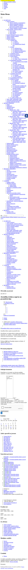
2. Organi (12, 47)
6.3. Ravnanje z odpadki (18, 65)
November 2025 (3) (8, 448)
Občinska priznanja (11, 183)
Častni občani (13, 185)
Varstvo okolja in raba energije (14, 207)
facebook (6, 4)
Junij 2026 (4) (7, 439)
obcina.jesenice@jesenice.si (10, 502)
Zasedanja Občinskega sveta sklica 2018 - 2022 (19, 118)
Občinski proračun (11, 148)
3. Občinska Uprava (14, 53)
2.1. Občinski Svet (17, 48)
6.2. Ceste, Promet (17, 64)
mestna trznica (8, 344)
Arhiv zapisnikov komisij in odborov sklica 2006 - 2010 (19, 141)
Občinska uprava (11, 107)
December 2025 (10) (8, 447)
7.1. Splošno (15, 75)
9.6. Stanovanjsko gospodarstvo (17, 90)
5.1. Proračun (16, 57)
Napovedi (9, 172)
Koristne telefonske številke (13, 101)
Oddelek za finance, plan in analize (18, 164)
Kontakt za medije (11, 178)
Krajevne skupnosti (11, 146)
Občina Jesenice (13, 155)
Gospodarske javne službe (13, 206)
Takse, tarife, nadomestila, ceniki (14, 99)
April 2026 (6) (7, 441)
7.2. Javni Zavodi (17, 76)
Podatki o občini (10, 182)
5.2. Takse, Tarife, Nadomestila (20, 59)
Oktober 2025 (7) (8, 449)
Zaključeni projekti (11, 213)
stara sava (3, 344)
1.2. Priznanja (16, 43)
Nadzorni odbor (10, 143)
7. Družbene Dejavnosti (15, 73)
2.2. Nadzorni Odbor (17, 49)
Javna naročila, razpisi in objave (14, 29)
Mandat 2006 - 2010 (14, 136)
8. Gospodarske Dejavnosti (16, 77)
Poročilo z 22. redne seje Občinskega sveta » (14, 366)
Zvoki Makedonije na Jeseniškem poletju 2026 (15, 358)
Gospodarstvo (10, 190)
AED (5, 8)
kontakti (5, 3)
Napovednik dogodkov (12, 175)
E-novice (9, 179)
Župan (8, 104)
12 (6, 425)
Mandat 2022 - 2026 (14, 110)
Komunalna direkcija (14, 158)
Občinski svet (10, 108)
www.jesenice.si (7, 504)
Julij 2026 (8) (7, 437)
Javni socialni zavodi (14, 197)
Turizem (8, 189)
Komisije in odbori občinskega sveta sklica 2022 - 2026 (20, 114)
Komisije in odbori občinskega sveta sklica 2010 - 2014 (20, 134)
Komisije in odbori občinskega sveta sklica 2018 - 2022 (20, 121)
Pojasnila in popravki (12, 176)
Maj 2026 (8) (7, 440)
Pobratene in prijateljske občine (14, 187)
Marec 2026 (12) (7, 443)
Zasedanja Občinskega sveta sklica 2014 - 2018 (19, 125)
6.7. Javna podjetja (17, 72)
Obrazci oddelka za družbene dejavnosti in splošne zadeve (16, 26)
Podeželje (9, 191)
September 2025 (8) (8, 451)
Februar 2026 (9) (8, 444)
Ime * (14, 398)
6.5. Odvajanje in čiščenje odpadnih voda (19, 69)
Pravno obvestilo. (14, 561)
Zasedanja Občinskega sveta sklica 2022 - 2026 (19, 112)
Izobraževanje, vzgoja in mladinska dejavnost (12, 276)
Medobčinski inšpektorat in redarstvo (18, 167)
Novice (8, 170)
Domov (5, 490)
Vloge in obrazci (10, 21)
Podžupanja (9, 105)
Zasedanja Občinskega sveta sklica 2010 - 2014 (19, 132)
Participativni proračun (12, 150)
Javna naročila (13, 32)
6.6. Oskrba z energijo (18, 71)
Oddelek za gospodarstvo (16, 163)
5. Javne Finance (13, 56)
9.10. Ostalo (15, 96)
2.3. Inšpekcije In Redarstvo (19, 51)
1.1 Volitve (15, 41)
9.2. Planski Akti (16, 81)
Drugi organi (10, 147)
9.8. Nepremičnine (17, 93)
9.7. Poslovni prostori (18, 92)
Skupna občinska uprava (12, 144)
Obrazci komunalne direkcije (16, 24)
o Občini (6, 7)
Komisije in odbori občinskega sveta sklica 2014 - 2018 (20, 128)
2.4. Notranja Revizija (18, 52)
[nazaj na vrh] (1, 413)
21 (10, 427)
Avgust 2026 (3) (7, 436)
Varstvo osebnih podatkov (13, 36)
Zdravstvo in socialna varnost (13, 193)
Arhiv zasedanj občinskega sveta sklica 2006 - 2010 (19, 138)
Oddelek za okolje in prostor (16, 159)
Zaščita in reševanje (11, 209)
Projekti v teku (10, 211)
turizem (5, 5)
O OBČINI (6, 181)
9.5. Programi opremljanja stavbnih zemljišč (19, 87)
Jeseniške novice (10, 174)
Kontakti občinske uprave (13, 154)
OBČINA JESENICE (9, 103)
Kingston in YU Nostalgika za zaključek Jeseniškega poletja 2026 (13, 353)
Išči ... (2, 215)
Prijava (5, 556)
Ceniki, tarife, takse (8, 532)
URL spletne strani (19, 401)
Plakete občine (13, 186)
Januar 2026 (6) (7, 445)
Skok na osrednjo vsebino (10, 1)
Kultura (8, 205)
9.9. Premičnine (16, 95)
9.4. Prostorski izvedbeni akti (19, 85)
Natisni (5, 318)
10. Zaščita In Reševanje (15, 97)
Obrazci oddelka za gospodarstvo (17, 22)
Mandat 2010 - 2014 (14, 130)
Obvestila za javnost (11, 171)
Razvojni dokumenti (11, 151)
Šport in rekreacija (11, 203)
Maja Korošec (9, 302)
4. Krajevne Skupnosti (15, 55)
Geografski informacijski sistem (14, 100)
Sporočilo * (3, 398)
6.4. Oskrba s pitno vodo (18, 67)
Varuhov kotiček (10, 37)
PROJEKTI (6, 210)
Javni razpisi (12, 30)
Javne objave (13, 33)
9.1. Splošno (15, 80)
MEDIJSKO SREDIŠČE (10, 168)
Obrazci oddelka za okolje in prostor (18, 28)
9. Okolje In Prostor (14, 79)
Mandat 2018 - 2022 (14, 116)
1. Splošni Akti (13, 40)
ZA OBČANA (7, 20)
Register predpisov (11, 39)
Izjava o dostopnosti (9, 568)
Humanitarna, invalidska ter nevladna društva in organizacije (18, 199)
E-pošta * (17, 399)
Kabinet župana (13, 156)
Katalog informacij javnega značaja (15, 34)
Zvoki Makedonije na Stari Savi (11, 359)
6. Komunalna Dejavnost (15, 60)
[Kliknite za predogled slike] (11, 328)
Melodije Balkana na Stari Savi (11, 351)
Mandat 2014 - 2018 (14, 123)
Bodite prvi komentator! (9, 315)
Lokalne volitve (10, 152)
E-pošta (5, 319)
